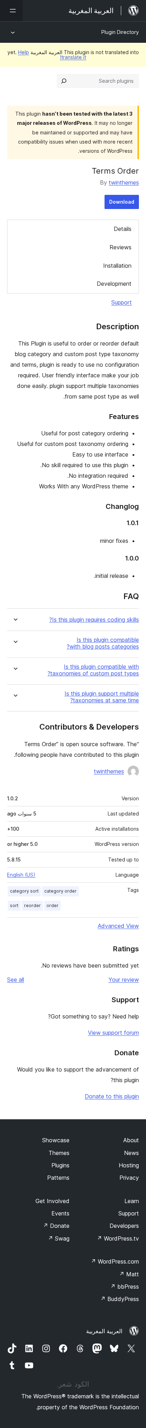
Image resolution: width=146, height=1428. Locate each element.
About (131, 1140)
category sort (24, 891)
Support (121, 302)
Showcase (55, 1140)
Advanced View (118, 925)
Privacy (129, 1177)
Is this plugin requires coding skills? (94, 619)
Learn (131, 1200)
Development (114, 283)
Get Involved (52, 1200)
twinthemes (124, 182)
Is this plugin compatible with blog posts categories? (103, 643)
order (52, 905)
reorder (32, 905)
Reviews (120, 247)
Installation (117, 265)
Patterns (58, 1177)
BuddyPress (119, 1298)
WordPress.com (115, 1261)
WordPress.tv (118, 1238)
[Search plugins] (64, 81)
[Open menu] (11, 10)
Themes (59, 1152)
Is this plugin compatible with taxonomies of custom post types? (93, 670)
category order (60, 891)
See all (15, 979)
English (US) (21, 875)
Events (60, 1213)
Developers (124, 1225)
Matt (129, 1274)
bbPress (124, 1286)
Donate (56, 1225)
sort (14, 905)
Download (121, 202)
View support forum (113, 1032)
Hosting (129, 1165)
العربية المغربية (104, 1331)
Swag (58, 1238)
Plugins (60, 1165)
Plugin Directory (120, 32)
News (131, 1152)
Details (122, 228)
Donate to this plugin (112, 1096)
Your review (123, 979)
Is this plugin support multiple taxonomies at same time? (101, 697)
